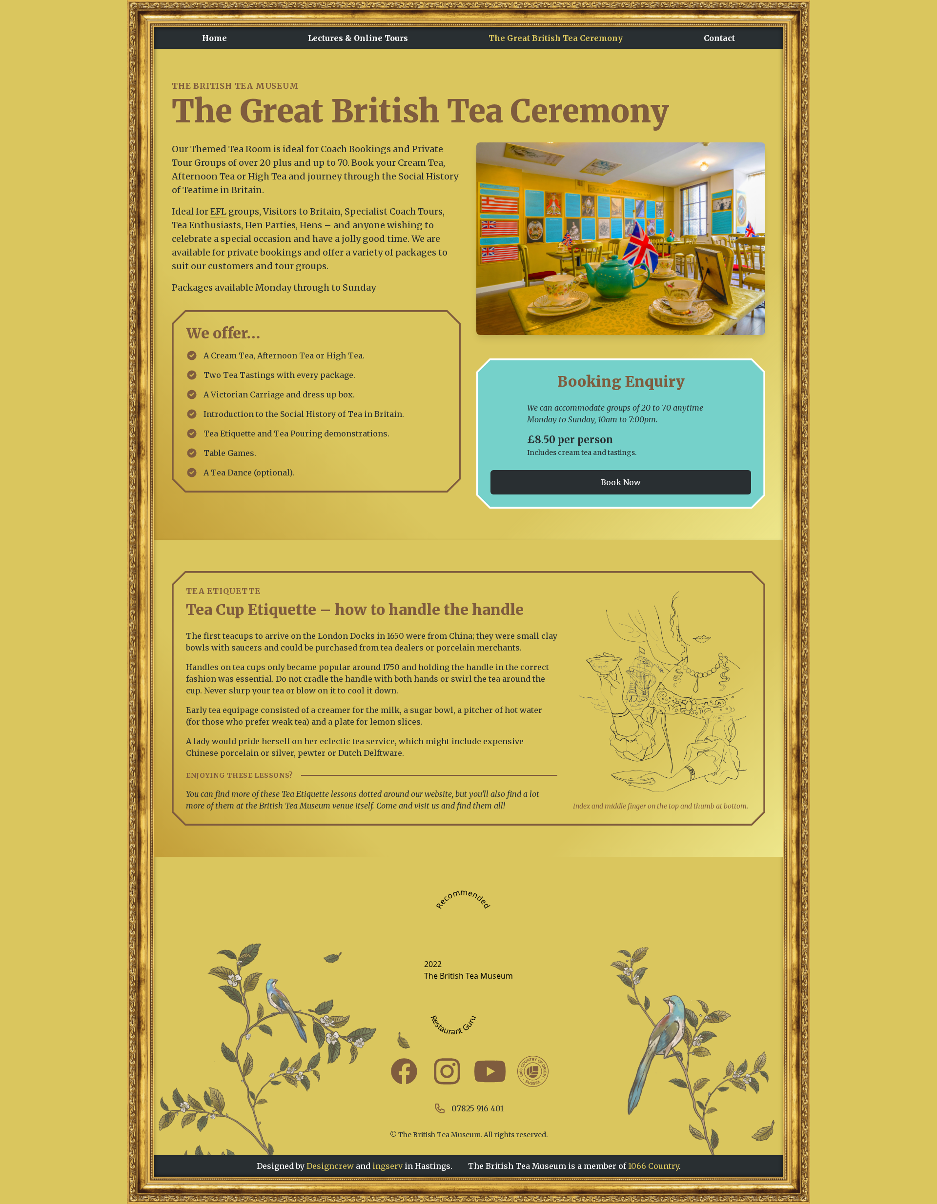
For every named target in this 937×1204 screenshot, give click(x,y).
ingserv (411, 1166)
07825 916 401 (477, 1108)
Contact (719, 38)
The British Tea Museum (468, 975)
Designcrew (330, 1166)
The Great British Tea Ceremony (556, 38)
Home (214, 38)
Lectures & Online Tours (358, 38)
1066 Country (653, 1166)
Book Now (621, 482)
